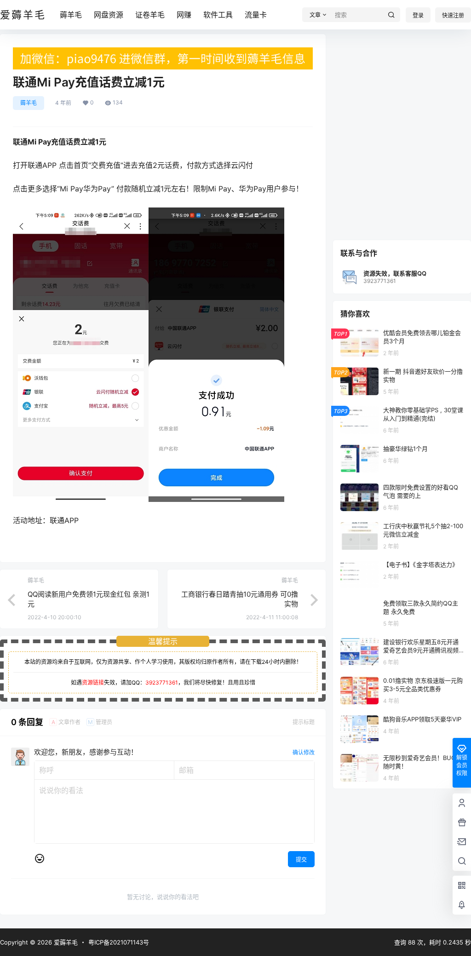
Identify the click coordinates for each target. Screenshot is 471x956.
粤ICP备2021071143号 (118, 942)
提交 (301, 859)
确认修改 (304, 752)
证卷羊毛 (150, 14)
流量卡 (256, 14)
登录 (418, 15)
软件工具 (218, 14)
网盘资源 (108, 14)
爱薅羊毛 (65, 942)
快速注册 (453, 15)
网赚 (184, 14)
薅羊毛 (71, 14)
